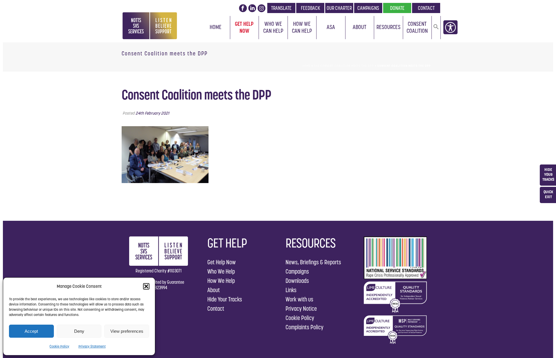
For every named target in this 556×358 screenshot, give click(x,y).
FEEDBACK (310, 8)
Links (291, 290)
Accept (31, 331)
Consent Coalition (417, 27)
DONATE (397, 8)
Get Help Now (244, 27)
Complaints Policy (304, 327)
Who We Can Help (273, 27)
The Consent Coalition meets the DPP (344, 66)
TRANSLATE (281, 8)
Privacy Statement (92, 346)
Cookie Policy (59, 346)
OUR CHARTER (339, 8)
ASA (331, 27)
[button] (146, 286)
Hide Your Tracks (224, 299)
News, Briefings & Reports (313, 262)
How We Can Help (302, 27)
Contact (215, 308)
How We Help (221, 281)
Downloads (297, 281)
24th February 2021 (152, 113)
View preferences (126, 331)
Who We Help (221, 271)
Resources (388, 27)
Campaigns (297, 271)
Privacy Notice (301, 308)
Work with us (299, 299)
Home (216, 27)
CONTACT (426, 8)
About (359, 27)
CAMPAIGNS (368, 8)
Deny (79, 331)
